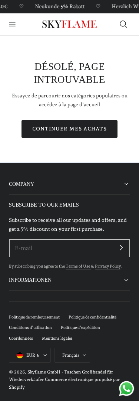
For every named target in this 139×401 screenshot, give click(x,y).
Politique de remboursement (34, 317)
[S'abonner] (121, 248)
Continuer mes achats (69, 129)
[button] (12, 24)
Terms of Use (78, 266)
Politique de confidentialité (92, 317)
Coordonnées (21, 338)
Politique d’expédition (80, 327)
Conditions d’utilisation (30, 327)
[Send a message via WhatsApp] (126, 388)
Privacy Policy (107, 266)
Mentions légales (57, 338)
